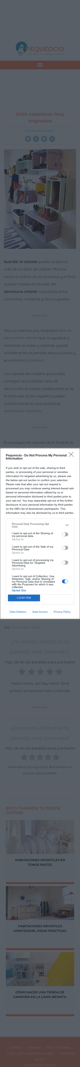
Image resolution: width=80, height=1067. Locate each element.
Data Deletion (18, 611)
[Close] (72, 455)
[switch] (65, 534)
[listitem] (40, 525)
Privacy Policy (62, 611)
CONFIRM (24, 597)
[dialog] (40, 533)
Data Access (40, 611)
